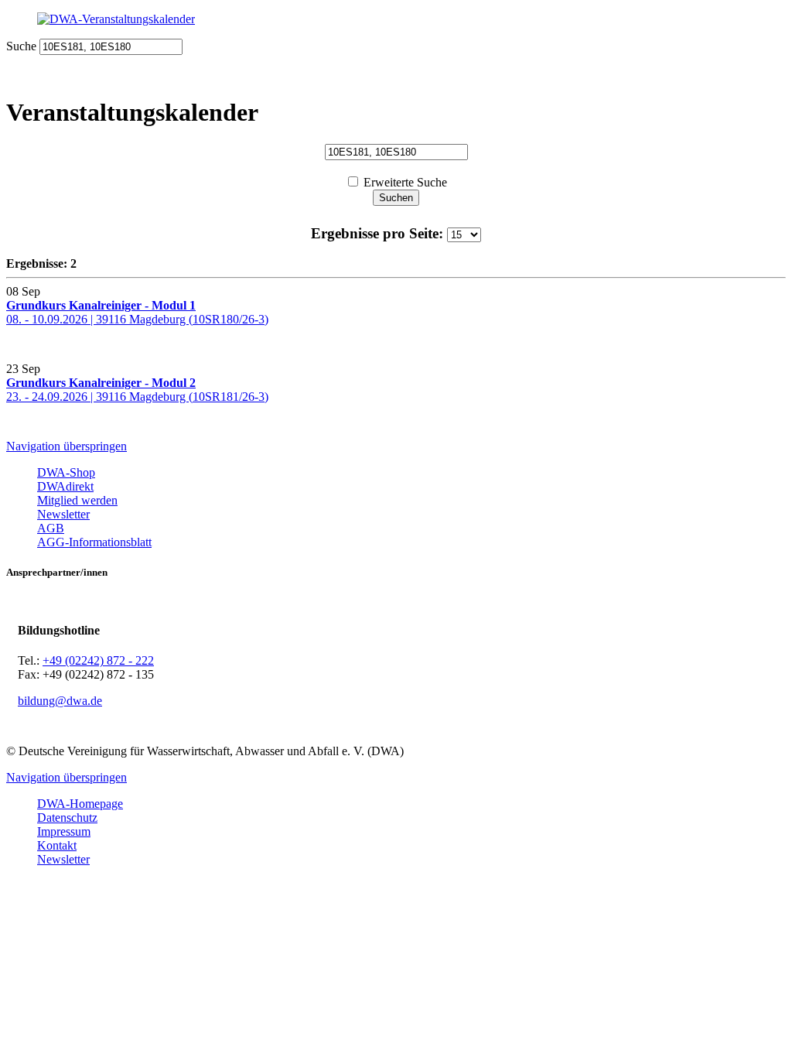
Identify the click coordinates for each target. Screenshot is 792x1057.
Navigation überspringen (66, 446)
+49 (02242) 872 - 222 (98, 660)
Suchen (396, 198)
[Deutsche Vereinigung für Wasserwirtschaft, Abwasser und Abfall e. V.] (396, 19)
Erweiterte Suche (405, 182)
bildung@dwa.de (60, 700)
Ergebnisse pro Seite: (379, 233)
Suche (21, 46)
